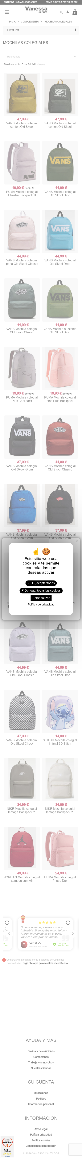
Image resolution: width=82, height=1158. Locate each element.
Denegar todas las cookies (42, 590)
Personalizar (41, 598)
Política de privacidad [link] (41, 604)
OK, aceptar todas (42, 583)
